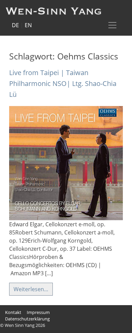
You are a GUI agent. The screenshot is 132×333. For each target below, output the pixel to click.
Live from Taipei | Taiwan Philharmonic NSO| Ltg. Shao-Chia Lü (62, 83)
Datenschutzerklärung (27, 319)
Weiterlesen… (31, 289)
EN (28, 25)
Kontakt (13, 312)
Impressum (38, 312)
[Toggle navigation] (112, 25)
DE (15, 25)
